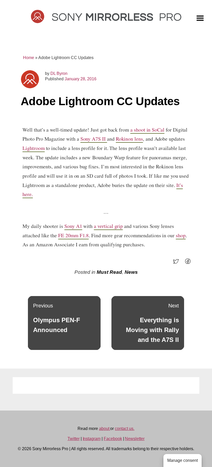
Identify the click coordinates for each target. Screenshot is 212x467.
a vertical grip (108, 225)
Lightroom (33, 148)
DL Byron (58, 73)
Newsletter (135, 438)
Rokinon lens (129, 138)
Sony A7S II (93, 138)
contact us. (124, 428)
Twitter (73, 438)
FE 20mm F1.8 (73, 235)
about (104, 428)
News (131, 272)
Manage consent (182, 460)
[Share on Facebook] (189, 263)
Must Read (109, 272)
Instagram (92, 438)
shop (181, 235)
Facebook (113, 438)
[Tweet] (177, 263)
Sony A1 (73, 225)
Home (28, 57)
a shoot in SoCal (147, 129)
